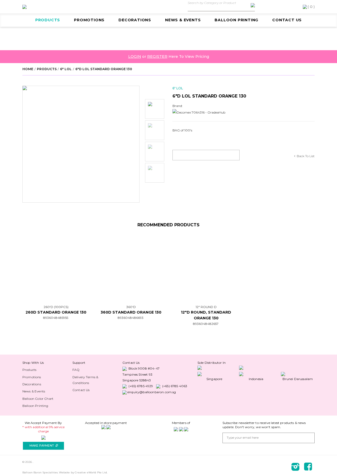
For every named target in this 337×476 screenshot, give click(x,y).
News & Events (183, 20)
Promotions (89, 20)
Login (134, 56)
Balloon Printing (236, 20)
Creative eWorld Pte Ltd (91, 472)
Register (157, 56)
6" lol (66, 69)
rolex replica (27, 363)
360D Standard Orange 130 (131, 312)
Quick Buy (47, 266)
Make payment (43, 445)
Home (27, 69)
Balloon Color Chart (37, 399)
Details (67, 266)
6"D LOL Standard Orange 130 (103, 69)
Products (47, 20)
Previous (155, 91)
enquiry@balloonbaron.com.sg (151, 392)
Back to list (306, 156)
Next (155, 191)
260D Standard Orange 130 (56, 312)
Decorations (134, 20)
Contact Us (287, 20)
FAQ (76, 370)
